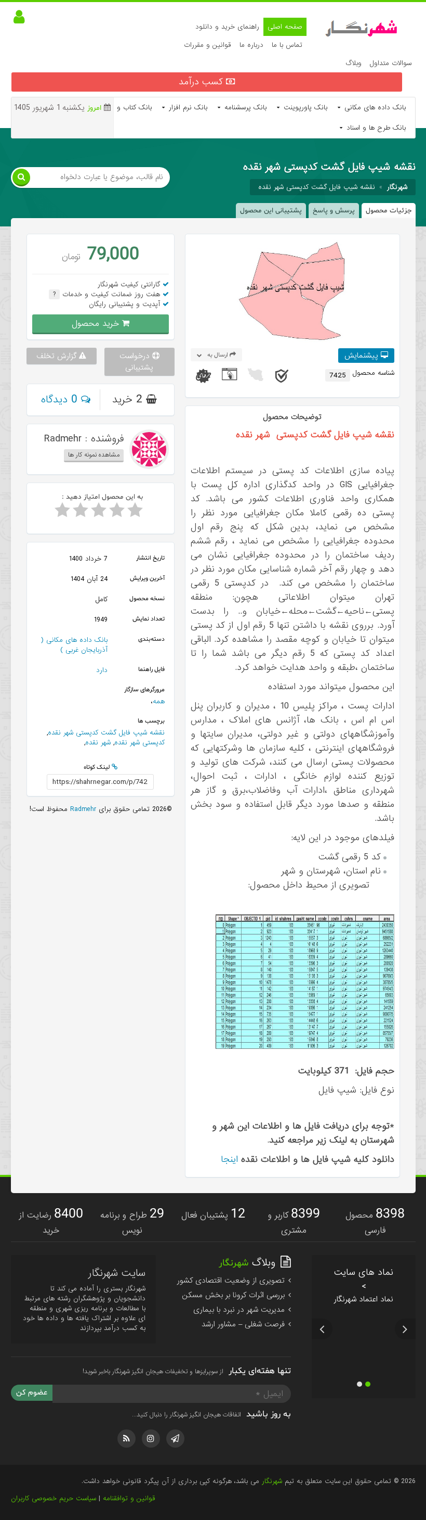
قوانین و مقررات (207, 45)
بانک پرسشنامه (244, 107)
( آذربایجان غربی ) (74, 645)
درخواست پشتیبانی (136, 361)
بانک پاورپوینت (304, 107)
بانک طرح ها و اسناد (375, 128)
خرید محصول (97, 323)
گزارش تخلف (57, 356)
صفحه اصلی (285, 27)
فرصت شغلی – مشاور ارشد (244, 1324)
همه (159, 701)
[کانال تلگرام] (175, 1438)
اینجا (229, 1159)
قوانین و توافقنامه (129, 1498)
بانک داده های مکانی (374, 107)
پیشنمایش (362, 355)
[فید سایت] (126, 1438)
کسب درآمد (202, 82)
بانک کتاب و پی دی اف (117, 107)
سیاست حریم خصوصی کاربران (53, 1498)
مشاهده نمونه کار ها (93, 455)
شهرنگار (272, 1481)
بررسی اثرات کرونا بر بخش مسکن (234, 1295)
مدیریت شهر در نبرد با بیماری (240, 1309)
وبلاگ (353, 63)
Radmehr (82, 809)
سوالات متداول (390, 63)
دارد (102, 670)
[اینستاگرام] (151, 1438)
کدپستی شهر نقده (139, 743)
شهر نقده (98, 743)
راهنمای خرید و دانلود (227, 27)
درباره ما (251, 45)
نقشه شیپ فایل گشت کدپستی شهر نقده (316, 187)
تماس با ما (287, 45)
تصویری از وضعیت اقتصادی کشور (232, 1280)
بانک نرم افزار (186, 107)
